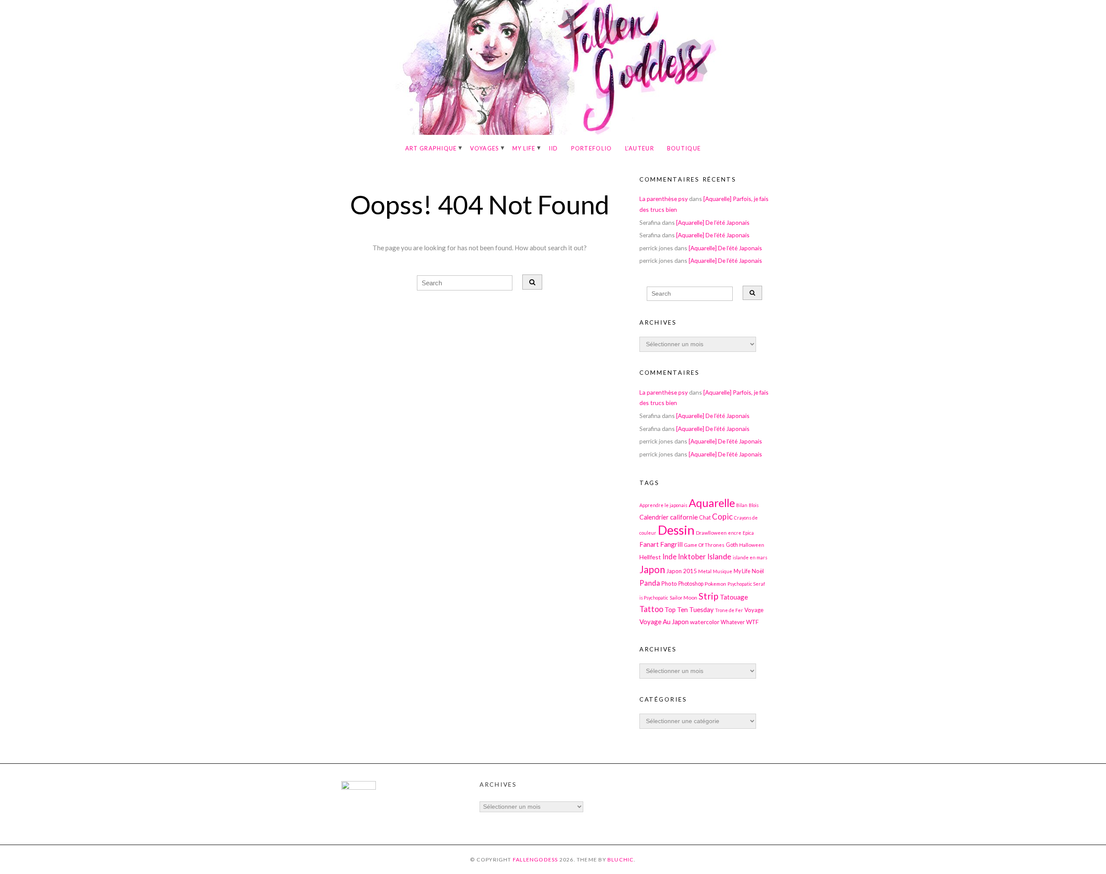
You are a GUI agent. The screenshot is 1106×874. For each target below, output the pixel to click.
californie (684, 517)
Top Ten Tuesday (689, 609)
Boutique (684, 148)
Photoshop (690, 584)
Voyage (753, 609)
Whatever (733, 622)
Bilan (741, 505)
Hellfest (650, 557)
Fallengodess (535, 859)
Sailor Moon (683, 597)
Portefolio (591, 148)
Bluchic (620, 859)
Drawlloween (711, 533)
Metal (705, 571)
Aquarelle (712, 502)
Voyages (484, 148)
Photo (669, 583)
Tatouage (734, 597)
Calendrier (654, 517)
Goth (732, 545)
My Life (524, 148)
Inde (669, 556)
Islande (719, 556)
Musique (722, 571)
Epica (748, 533)
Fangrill (671, 544)
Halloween (751, 545)
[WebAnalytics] (358, 787)
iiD (553, 148)
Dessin (676, 529)
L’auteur (639, 148)
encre (734, 533)
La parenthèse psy (663, 198)
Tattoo (651, 609)
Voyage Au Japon (664, 621)
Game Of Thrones (704, 545)
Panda (649, 582)
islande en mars (750, 557)
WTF (752, 622)
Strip (708, 595)
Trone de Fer (729, 610)
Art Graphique (431, 148)
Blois (754, 505)
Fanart (649, 544)
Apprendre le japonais (663, 505)
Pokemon (715, 584)
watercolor (704, 621)
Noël (758, 571)
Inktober (692, 556)
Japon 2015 (681, 571)
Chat (705, 517)
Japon (652, 569)
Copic (722, 516)
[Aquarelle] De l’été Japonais (713, 222)
